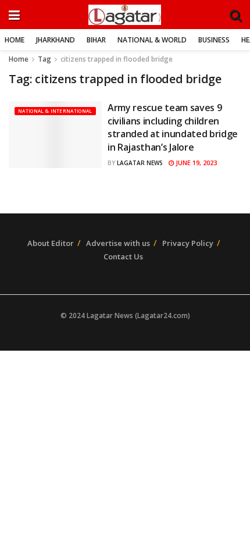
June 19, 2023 (195, 162)
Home (14, 40)
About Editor (50, 243)
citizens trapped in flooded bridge (116, 59)
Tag (44, 59)
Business (214, 40)
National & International (55, 111)
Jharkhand (55, 40)
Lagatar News (140, 163)
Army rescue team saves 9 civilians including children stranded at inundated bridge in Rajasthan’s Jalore (173, 127)
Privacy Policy (187, 243)
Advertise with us (118, 243)
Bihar (96, 40)
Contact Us (123, 256)
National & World (152, 40)
